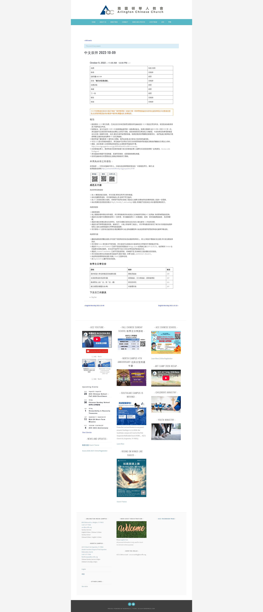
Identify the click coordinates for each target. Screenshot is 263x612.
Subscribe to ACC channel (98, 351)
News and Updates (138, 22)
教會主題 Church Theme (90, 445)
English (84, 569)
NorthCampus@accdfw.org (90, 557)
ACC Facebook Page (166, 519)
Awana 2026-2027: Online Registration (94, 451)
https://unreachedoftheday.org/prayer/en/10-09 (118, 169)
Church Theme (122, 502)
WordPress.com (149, 608)
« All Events (88, 40)
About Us (103, 22)
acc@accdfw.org (87, 527)
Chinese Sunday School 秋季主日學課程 (99, 403)
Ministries (114, 22)
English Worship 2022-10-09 (94, 306)
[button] (100, 356)
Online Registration (166, 358)
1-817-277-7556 (86, 525)
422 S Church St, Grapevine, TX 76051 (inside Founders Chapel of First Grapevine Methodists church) (94, 549)
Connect (125, 22)
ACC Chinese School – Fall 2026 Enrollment (99, 395)
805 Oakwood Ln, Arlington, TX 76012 (93, 522)
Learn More (120, 444)
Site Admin (85, 586)
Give (162, 22)
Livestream (153, 22)
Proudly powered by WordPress (119, 608)
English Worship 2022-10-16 (168, 306)
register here (124, 540)
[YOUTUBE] (133, 604)
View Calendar (87, 432)
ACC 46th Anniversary (98, 428)
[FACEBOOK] (129, 604)
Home (93, 22)
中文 (169, 22)
